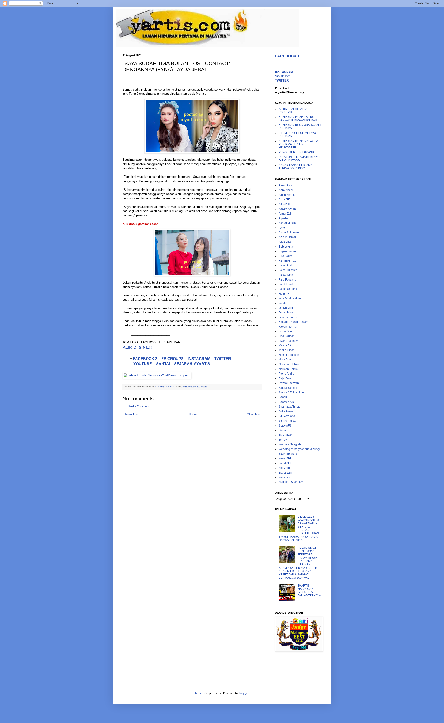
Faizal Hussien (288, 270)
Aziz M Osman (288, 237)
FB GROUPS (172, 359)
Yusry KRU (285, 458)
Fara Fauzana (287, 279)
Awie (282, 227)
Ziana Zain (285, 472)
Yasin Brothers (288, 453)
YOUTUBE (142, 364)
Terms (199, 693)
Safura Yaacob (288, 388)
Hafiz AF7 (285, 293)
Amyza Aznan (287, 209)
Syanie (283, 430)
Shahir (283, 397)
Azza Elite (285, 241)
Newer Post (131, 414)
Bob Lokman (287, 246)
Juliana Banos (288, 317)
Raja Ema (285, 378)
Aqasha (283, 218)
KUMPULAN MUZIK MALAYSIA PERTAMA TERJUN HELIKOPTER (298, 144)
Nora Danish (287, 359)
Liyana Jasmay (288, 340)
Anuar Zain (286, 213)
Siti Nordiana (287, 416)
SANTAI (163, 364)
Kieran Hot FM (288, 326)
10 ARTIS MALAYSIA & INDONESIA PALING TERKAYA (309, 590)
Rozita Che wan (289, 383)
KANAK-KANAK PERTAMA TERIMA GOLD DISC (295, 166)
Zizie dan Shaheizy (291, 482)
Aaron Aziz (285, 185)
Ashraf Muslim (287, 223)
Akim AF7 (284, 199)
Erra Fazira (286, 256)
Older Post (253, 414)
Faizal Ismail (286, 274)
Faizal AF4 (285, 265)
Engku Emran (287, 251)
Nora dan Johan (289, 364)
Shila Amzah (286, 411)
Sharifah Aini (287, 402)
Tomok (283, 439)
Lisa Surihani (287, 336)
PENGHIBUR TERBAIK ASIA (296, 152)
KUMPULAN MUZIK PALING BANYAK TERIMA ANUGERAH (298, 118)
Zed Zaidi (284, 467)
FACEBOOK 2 (145, 359)
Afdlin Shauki (287, 195)
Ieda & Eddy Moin (290, 298)
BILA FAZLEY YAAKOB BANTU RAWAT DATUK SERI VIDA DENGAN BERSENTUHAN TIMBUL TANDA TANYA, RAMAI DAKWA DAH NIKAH (299, 528)
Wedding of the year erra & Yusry (299, 449)
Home (193, 414)
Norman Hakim (288, 369)
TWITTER (222, 359)
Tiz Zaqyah (286, 434)
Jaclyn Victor (287, 307)
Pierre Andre (286, 373)
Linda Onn (285, 331)
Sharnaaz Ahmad (289, 406)
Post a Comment (138, 406)
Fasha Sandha (288, 288)
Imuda (283, 303)
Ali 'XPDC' (285, 204)
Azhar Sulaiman (289, 232)
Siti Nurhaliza (287, 420)
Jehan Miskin (287, 312)
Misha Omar (286, 350)
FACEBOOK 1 (287, 56)
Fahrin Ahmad (287, 260)
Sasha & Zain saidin (291, 392)
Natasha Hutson (289, 355)
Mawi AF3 (285, 345)
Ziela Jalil (285, 477)
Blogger (244, 693)
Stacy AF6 (285, 425)
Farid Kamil (286, 284)
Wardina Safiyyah (290, 444)
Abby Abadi (286, 190)
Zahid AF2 (285, 463)
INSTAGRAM (199, 359)
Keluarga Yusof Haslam (293, 322)
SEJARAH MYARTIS (192, 364)
